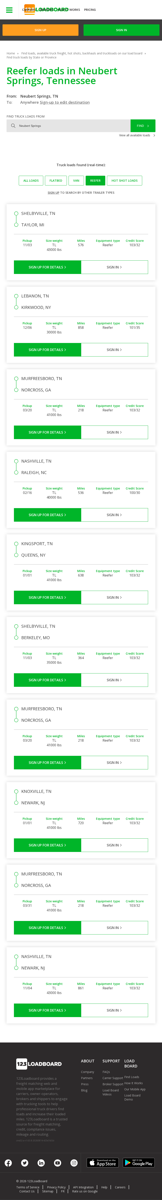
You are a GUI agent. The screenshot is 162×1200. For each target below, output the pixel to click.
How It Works (69, 10)
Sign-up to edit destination (65, 102)
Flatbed (56, 180)
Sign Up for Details (46, 267)
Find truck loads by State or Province (32, 57)
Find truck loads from (26, 116)
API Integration (83, 1187)
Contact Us (27, 1191)
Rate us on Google (85, 1191)
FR (63, 1191)
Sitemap (47, 1191)
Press (85, 1084)
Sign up (53, 193)
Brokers (46, 10)
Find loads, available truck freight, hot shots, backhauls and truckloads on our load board (81, 53)
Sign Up (40, 30)
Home (11, 53)
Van (76, 180)
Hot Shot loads (125, 180)
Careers (120, 1187)
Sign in (121, 30)
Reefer (95, 180)
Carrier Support (113, 1078)
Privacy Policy (56, 1187)
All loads (31, 180)
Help (104, 1187)
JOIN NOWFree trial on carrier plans (129, 10)
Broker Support (113, 1084)
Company (87, 1072)
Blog (84, 1090)
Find (140, 125)
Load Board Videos (111, 1092)
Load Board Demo (132, 1097)
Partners (87, 1078)
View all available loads (134, 135)
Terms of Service (27, 1187)
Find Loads (131, 1077)
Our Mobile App (135, 1089)
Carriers (29, 10)
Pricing (90, 10)
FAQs (106, 1072)
